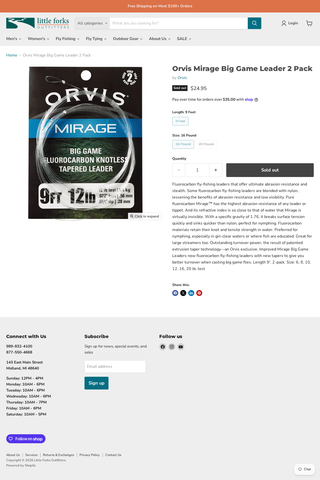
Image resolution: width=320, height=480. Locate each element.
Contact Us (113, 455)
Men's (12, 39)
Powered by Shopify (21, 465)
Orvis (182, 77)
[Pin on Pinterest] (199, 293)
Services (31, 455)
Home (11, 55)
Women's (37, 39)
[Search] (254, 23)
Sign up (96, 383)
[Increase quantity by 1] (216, 170)
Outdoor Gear (126, 39)
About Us (158, 39)
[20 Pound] (206, 150)
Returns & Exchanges (58, 455)
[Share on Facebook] (175, 293)
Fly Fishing (66, 39)
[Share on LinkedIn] (191, 293)
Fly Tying (95, 39)
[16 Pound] (183, 150)
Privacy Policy (90, 455)
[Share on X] (183, 293)
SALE (182, 39)
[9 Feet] (181, 127)
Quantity (179, 159)
